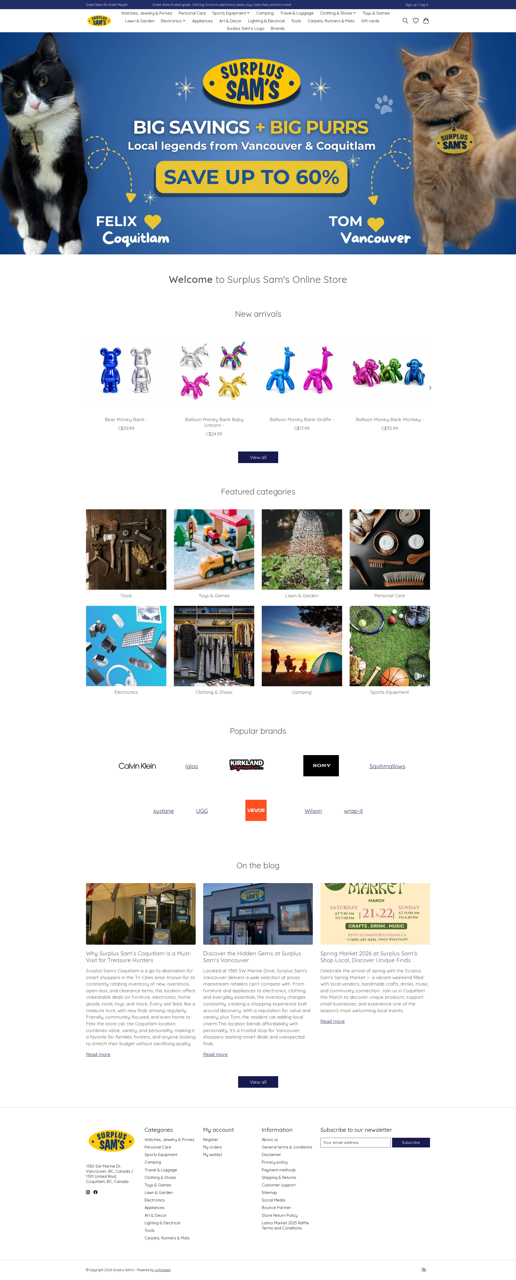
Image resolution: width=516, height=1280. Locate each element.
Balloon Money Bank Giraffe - (302, 419)
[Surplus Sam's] (99, 20)
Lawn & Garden (140, 20)
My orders (212, 1147)
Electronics (126, 692)
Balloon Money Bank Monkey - (390, 419)
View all (258, 457)
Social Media (273, 1200)
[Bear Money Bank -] (126, 372)
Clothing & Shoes (214, 692)
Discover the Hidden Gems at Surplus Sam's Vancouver (252, 956)
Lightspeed (162, 1270)
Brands (278, 28)
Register (210, 1139)
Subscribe (411, 1142)
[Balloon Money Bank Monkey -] (390, 372)
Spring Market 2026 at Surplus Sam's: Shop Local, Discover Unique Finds (369, 956)
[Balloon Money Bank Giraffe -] (302, 372)
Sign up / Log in (417, 5)
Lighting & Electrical (266, 20)
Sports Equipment (389, 692)
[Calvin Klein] (137, 766)
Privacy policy (275, 1162)
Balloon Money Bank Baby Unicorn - (214, 422)
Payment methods (279, 1169)
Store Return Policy (280, 1215)
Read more (98, 1054)
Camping (265, 13)
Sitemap (269, 1192)
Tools (296, 20)
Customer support (279, 1184)
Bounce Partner (276, 1207)
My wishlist (212, 1154)
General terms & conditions (287, 1147)
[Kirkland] (246, 766)
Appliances (202, 20)
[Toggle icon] (405, 21)
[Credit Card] (423, 1269)
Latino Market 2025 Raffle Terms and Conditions (285, 1225)
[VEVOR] (256, 810)
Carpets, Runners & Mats (331, 20)
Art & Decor (230, 20)
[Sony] (321, 766)
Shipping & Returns (279, 1177)
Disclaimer (271, 1154)
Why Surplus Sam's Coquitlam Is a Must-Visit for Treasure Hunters (139, 956)
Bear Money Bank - (126, 419)
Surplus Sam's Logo (245, 28)
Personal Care (192, 13)
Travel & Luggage (297, 13)
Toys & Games (376, 13)
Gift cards (370, 20)
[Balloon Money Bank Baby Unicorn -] (214, 372)
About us (270, 1139)
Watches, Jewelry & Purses (146, 13)
